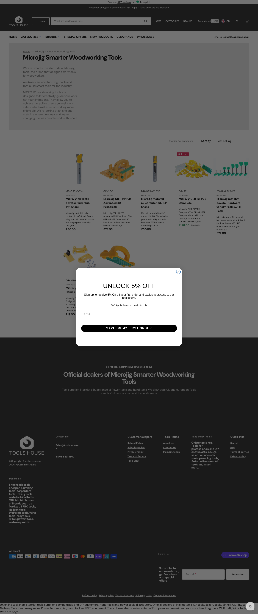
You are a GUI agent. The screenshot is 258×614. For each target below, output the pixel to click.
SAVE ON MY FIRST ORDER (129, 328)
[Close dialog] (178, 272)
